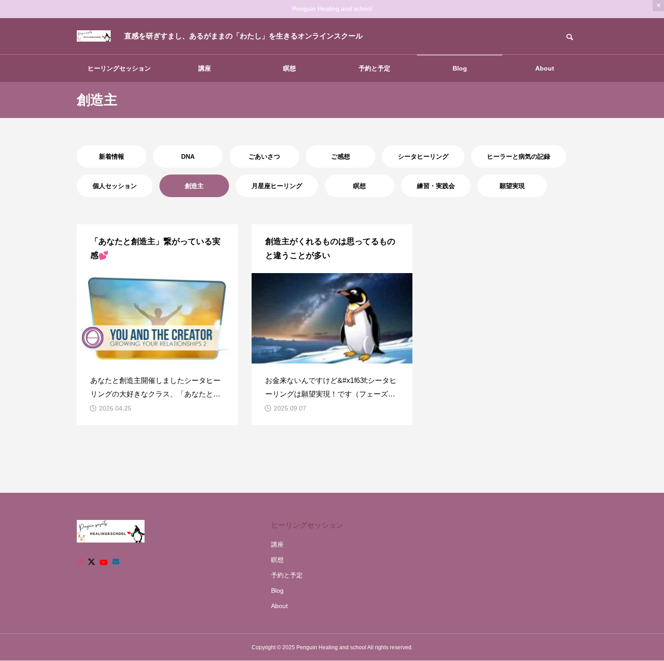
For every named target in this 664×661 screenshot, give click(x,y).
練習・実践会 (436, 185)
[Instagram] (80, 562)
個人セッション (115, 185)
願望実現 (512, 185)
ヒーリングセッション (119, 68)
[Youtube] (104, 562)
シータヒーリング (423, 156)
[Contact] (115, 562)
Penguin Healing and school (332, 8)
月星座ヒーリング (277, 185)
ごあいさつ (264, 156)
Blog (460, 68)
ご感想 (340, 156)
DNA (188, 156)
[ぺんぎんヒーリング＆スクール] (94, 36)
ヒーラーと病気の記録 (518, 156)
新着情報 (111, 156)
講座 (204, 68)
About (544, 68)
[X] (91, 562)
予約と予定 (374, 68)
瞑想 (289, 68)
